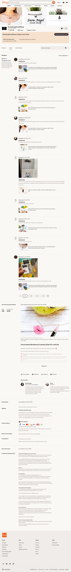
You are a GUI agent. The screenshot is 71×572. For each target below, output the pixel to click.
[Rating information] (8, 30)
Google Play (17, 560)
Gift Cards (60, 5)
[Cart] (67, 2)
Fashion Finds (38, 5)
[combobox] (30, 2)
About (10, 48)
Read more (44, 366)
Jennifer (20, 237)
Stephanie (21, 117)
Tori (19, 78)
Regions (67, 569)
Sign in (58, 2)
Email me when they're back (61, 34)
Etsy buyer (21, 59)
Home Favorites (27, 5)
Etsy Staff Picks (17, 5)
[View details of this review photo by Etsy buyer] (28, 168)
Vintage (45, 5)
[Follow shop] (66, 28)
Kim (19, 97)
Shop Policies (18, 48)
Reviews (4, 48)
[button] (62, 28)
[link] (20, 296)
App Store (7, 560)
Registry (52, 5)
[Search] (53, 2)
